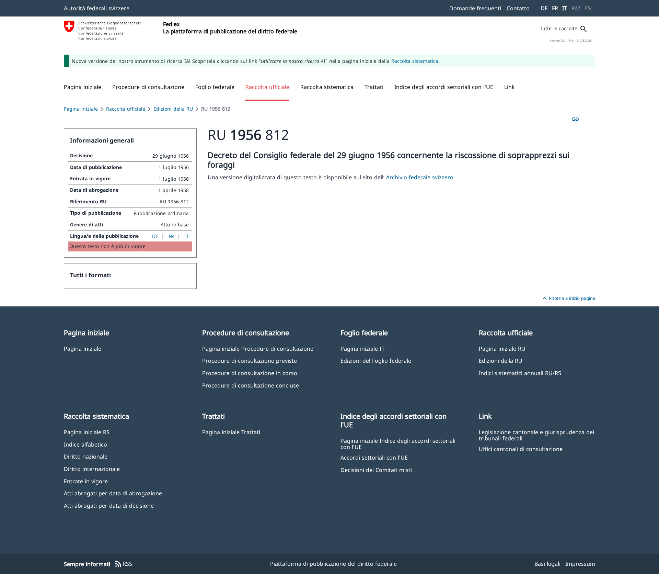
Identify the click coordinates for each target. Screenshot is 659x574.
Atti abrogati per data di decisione (109, 505)
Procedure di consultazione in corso (249, 372)
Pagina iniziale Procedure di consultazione (257, 348)
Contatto (518, 8)
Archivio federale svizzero (419, 177)
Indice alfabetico (85, 444)
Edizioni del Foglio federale (375, 360)
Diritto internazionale (92, 468)
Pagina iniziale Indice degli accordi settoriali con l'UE (397, 443)
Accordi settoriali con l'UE (374, 457)
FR (555, 8)
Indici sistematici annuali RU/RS (520, 372)
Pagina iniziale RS (86, 432)
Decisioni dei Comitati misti (376, 469)
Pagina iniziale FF (362, 348)
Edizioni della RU (173, 108)
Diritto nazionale (85, 456)
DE (544, 8)
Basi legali (547, 563)
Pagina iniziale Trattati (231, 432)
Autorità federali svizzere (96, 8)
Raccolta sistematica (414, 61)
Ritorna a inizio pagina (568, 298)
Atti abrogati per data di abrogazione (113, 493)
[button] (148, 87)
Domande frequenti (475, 8)
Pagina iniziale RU (502, 348)
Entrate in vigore (86, 481)
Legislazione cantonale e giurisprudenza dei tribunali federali (536, 434)
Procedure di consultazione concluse (250, 385)
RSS (123, 564)
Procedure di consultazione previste (249, 360)
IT (564, 8)
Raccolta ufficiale (125, 108)
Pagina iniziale (81, 108)
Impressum (580, 563)
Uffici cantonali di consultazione (521, 448)
